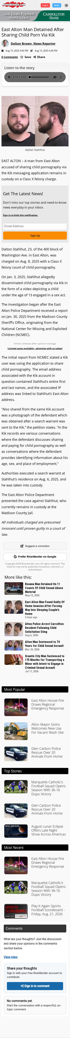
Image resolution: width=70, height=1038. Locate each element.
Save (27, 57)
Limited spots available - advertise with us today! (35, 348)
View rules (11, 957)
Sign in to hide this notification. (20, 215)
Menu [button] (66, 5)
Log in (45, 5)
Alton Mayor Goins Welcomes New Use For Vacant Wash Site (47, 728)
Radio (56, 5)
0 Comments (9, 57)
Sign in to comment (36, 986)
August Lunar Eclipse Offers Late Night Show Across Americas (48, 830)
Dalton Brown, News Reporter (33, 44)
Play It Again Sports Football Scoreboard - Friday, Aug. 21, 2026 (48, 910)
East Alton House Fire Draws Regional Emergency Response (47, 704)
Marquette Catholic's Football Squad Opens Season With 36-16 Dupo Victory (48, 788)
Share (40, 57)
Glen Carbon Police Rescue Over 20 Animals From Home (47, 752)
